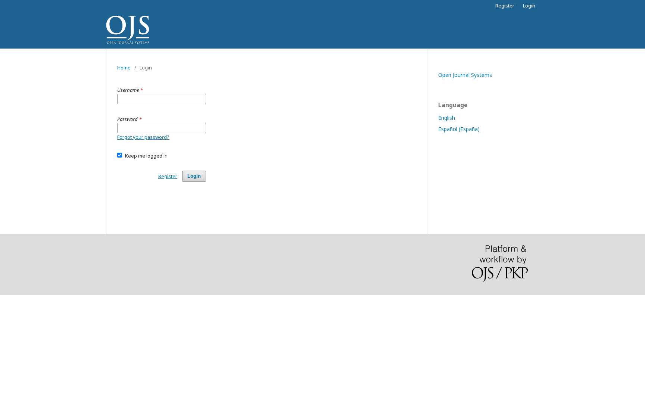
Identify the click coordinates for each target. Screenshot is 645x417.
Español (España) (459, 129)
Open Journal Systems (465, 74)
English (446, 117)
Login (529, 5)
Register (504, 5)
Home (124, 67)
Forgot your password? (143, 137)
